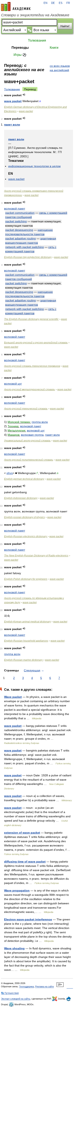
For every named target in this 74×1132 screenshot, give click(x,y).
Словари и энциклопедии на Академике (35, 15)
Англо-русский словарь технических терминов (32, 366)
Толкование (12, 89)
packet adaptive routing (20, 238)
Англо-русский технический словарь (25, 408)
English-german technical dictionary (24, 479)
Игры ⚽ (20, 54)
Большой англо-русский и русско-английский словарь (36, 342)
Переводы (20, 47)
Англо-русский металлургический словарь (29, 389)
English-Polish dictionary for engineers (25, 579)
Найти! (64, 26)
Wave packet (13, 696)
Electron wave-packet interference (28, 919)
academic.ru (16, 6)
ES (60, 3)
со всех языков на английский (60, 68)
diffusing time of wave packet (25, 861)
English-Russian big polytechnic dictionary (28, 257)
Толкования (37, 40)
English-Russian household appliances (26, 640)
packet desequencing (19, 230)
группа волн (40, 422)
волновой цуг (13, 383)
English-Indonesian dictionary (20, 498)
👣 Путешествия (10, 993)
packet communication (20, 212)
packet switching (16, 221)
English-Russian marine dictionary (23, 660)
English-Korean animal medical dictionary (27, 621)
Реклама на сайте (44, 986)
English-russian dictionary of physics (24, 517)
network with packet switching (24, 247)
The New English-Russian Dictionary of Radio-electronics (36, 555)
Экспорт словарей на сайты (15, 998)
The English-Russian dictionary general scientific (31, 319)
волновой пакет (14, 208)
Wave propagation (17, 890)
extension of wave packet (22, 832)
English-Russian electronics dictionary (25, 536)
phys (10, 473)
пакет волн (12, 124)
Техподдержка (26, 986)
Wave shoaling (14, 948)
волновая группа (32, 434)
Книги (54, 47)
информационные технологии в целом (34, 166)
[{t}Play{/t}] (23, 94)
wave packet (13, 101)
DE (53, 3)
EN (45, 3)
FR (68, 3)
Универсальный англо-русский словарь (27, 440)
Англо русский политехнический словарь (28, 459)
